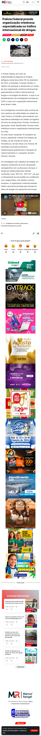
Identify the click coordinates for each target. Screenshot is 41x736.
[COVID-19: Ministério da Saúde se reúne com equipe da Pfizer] (31, 656)
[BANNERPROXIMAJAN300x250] (20, 321)
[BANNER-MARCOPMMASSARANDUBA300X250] (20, 566)
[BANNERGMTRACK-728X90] (20, 13)
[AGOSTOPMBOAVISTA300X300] (20, 348)
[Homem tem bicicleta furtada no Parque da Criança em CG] (31, 605)
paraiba (19, 226)
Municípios (16, 35)
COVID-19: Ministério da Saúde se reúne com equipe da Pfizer (14, 652)
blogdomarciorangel (12, 223)
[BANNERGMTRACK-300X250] (20, 296)
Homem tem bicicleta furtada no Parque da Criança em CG (14, 602)
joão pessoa (24, 223)
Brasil (28, 660)
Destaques (7, 35)
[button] (34, 731)
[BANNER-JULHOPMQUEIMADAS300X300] (20, 513)
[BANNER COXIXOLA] (20, 433)
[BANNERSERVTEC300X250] (20, 461)
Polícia (31, 35)
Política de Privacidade (10, 730)
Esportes (29, 626)
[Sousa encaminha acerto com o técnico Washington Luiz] (31, 621)
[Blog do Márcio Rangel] (7, 2)
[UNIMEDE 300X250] (20, 271)
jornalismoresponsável (8, 226)
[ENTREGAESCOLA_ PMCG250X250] (20, 541)
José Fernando (8, 61)
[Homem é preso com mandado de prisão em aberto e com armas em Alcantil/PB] (31, 638)
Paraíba (23, 35)
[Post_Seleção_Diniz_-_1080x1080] (20, 403)
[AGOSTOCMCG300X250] (20, 376)
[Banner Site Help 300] (20, 486)
